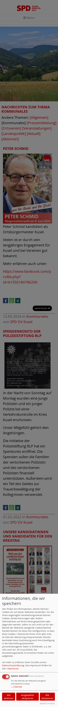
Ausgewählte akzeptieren (27, 697)
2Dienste (16, 686)
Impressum (13, 668)
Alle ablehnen (8, 697)
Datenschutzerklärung (13, 665)
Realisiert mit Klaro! (47, 703)
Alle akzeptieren (47, 697)
